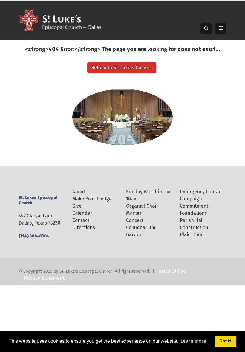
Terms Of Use (171, 271)
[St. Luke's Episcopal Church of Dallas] (60, 20)
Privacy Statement (44, 278)
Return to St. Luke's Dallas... (121, 67)
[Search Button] (206, 28)
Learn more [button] (193, 341)
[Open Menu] (220, 28)
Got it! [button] (225, 341)
